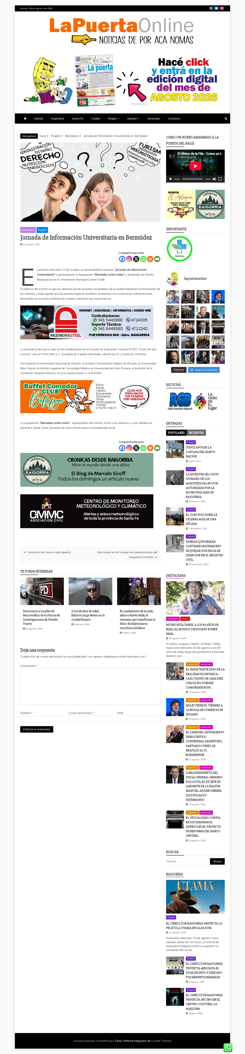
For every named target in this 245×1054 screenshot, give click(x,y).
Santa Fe (77, 118)
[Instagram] (129, 259)
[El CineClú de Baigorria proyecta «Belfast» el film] (218, 342)
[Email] (157, 259)
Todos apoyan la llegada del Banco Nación (200, 451)
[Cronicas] (210, 204)
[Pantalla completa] (220, 179)
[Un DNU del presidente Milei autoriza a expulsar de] (203, 357)
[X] (136, 259)
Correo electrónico (81, 713)
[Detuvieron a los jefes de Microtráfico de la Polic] (187, 296)
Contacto (174, 118)
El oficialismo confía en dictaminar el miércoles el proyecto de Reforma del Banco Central (203, 827)
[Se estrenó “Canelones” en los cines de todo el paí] (187, 327)
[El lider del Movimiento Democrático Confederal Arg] (172, 327)
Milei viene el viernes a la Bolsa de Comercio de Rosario (204, 709)
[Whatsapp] (143, 259)
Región (112, 118)
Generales (153, 118)
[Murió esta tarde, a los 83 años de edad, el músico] (172, 296)
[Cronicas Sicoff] (86, 490)
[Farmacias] (180, 248)
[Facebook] (122, 259)
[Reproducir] (171, 179)
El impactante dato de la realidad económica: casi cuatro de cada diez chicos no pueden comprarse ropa (205, 678)
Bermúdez (28, 230)
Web (120, 713)
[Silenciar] (214, 179)
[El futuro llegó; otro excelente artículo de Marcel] (187, 312)
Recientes (196, 433)
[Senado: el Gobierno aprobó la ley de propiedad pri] (203, 342)
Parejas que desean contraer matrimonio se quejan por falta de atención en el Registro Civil (204, 551)
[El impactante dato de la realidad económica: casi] (172, 312)
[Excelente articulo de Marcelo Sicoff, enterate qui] (172, 342)
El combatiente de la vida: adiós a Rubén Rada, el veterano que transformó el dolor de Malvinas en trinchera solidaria (138, 619)
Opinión (132, 118)
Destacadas (176, 575)
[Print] (150, 259)
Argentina (57, 118)
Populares (176, 433)
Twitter (216, 8)
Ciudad (95, 118)
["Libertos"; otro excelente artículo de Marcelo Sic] (218, 357)
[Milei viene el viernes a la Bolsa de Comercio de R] (218, 296)
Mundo (38, 118)
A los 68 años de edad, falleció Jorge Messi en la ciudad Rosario (88, 615)
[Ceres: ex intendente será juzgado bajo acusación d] (203, 312)
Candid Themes (161, 1041)
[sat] (86, 531)
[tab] (176, 433)
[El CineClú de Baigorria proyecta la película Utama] (218, 312)
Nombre (26, 713)
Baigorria (174, 874)
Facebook (211, 8)
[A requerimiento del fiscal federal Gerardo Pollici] (203, 327)
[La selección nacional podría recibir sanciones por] (187, 357)
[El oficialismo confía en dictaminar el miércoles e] (218, 327)
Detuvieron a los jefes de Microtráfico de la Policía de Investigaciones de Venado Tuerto (41, 617)
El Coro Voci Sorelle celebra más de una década (201, 519)
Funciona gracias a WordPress (93, 1041)
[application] (195, 166)
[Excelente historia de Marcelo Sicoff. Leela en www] (203, 296)
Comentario (28, 666)
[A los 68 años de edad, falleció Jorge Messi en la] (187, 342)
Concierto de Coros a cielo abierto (49, 552)
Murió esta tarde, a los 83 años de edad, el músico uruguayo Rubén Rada (192, 629)
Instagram (222, 8)
